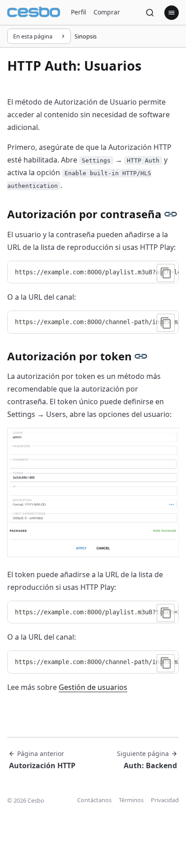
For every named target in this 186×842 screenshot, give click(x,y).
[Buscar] (150, 13)
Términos (131, 800)
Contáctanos (94, 800)
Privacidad (165, 800)
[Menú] (171, 12)
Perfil (78, 12)
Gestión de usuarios (93, 687)
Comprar (106, 12)
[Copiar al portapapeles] (166, 273)
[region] (93, 272)
